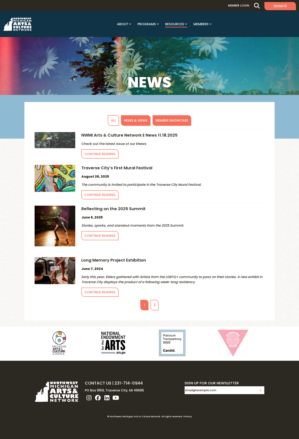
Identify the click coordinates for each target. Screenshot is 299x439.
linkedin (107, 398)
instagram (89, 398)
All (113, 120)
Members (200, 24)
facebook (98, 398)
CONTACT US (98, 383)
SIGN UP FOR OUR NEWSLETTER (211, 383)
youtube (116, 398)
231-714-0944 (129, 383)
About (122, 24)
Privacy (187, 416)
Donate (280, 6)
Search (256, 5)
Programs (146, 24)
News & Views (135, 120)
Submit (260, 390)
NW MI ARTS (17, 24)
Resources (174, 24)
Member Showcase (172, 120)
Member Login (238, 5)
